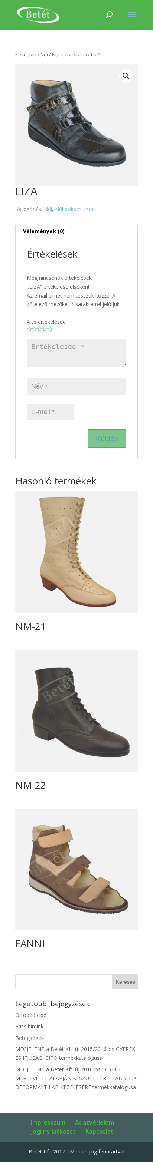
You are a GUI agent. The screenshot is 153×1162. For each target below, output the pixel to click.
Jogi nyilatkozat (53, 1131)
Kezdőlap (25, 54)
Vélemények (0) (44, 231)
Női (44, 54)
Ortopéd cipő (30, 1014)
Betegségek (29, 1037)
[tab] (76, 231)
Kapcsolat (99, 1131)
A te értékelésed (46, 321)
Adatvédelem (94, 1122)
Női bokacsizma (69, 54)
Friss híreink (29, 1026)
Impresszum (48, 1122)
